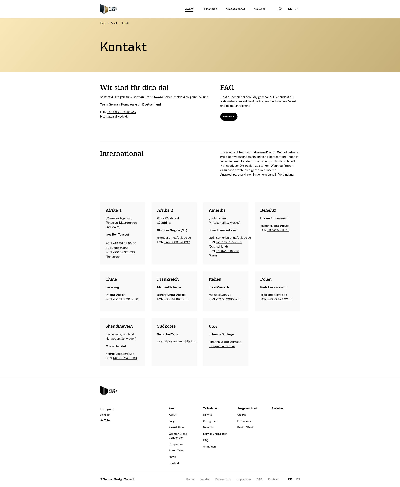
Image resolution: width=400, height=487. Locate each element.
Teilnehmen (209, 9)
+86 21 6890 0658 (125, 299)
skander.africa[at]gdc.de (174, 237)
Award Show (176, 427)
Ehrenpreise (244, 421)
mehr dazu (229, 116)
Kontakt (174, 463)
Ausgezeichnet (235, 9)
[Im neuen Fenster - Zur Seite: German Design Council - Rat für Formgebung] (117, 480)
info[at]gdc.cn (115, 295)
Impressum (244, 479)
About (173, 414)
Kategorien (210, 421)
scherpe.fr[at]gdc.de (171, 295)
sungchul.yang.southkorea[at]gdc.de (176, 341)
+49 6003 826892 (177, 242)
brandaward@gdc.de (114, 116)
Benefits (208, 427)
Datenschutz (223, 479)
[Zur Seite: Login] (280, 8)
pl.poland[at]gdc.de (273, 295)
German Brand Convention (178, 435)
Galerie (241, 414)
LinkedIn (105, 414)
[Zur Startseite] (108, 9)
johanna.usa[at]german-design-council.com (225, 344)
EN (296, 8)
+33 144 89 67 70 (176, 299)
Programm (176, 444)
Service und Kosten (215, 433)
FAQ (205, 440)
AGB (259, 479)
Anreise (204, 479)
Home (103, 23)
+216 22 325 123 (124, 252)
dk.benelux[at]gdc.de (274, 226)
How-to (207, 414)
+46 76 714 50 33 (125, 358)
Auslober (259, 9)
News (172, 456)
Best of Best (245, 427)
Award (189, 9)
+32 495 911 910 (278, 230)
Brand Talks (176, 450)
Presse (190, 479)
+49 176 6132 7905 (229, 242)
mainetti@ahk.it (220, 295)
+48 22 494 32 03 (279, 299)
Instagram (106, 409)
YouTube (105, 420)
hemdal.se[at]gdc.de (120, 354)
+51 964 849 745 (227, 251)
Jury (171, 421)
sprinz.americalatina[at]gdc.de (230, 237)
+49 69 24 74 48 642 (121, 112)
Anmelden (209, 446)
